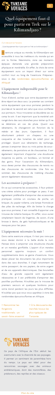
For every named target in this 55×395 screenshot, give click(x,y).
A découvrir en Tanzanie (13, 43)
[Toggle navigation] (50, 6)
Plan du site (27, 393)
